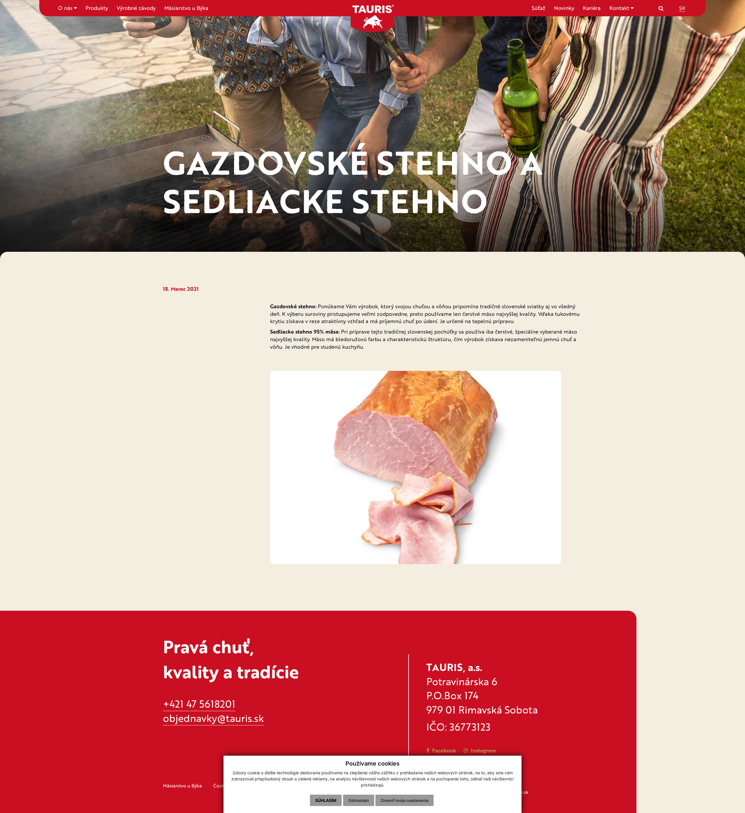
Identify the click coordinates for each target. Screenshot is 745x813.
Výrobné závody (136, 8)
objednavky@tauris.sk (213, 718)
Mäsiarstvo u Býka (186, 8)
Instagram (482, 750)
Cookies (222, 785)
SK (682, 7)
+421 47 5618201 (199, 704)
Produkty (97, 8)
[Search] (661, 8)
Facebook (443, 750)
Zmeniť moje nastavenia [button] (404, 800)
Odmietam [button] (358, 800)
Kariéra (592, 8)
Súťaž (538, 8)
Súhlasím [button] (325, 800)
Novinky (564, 8)
